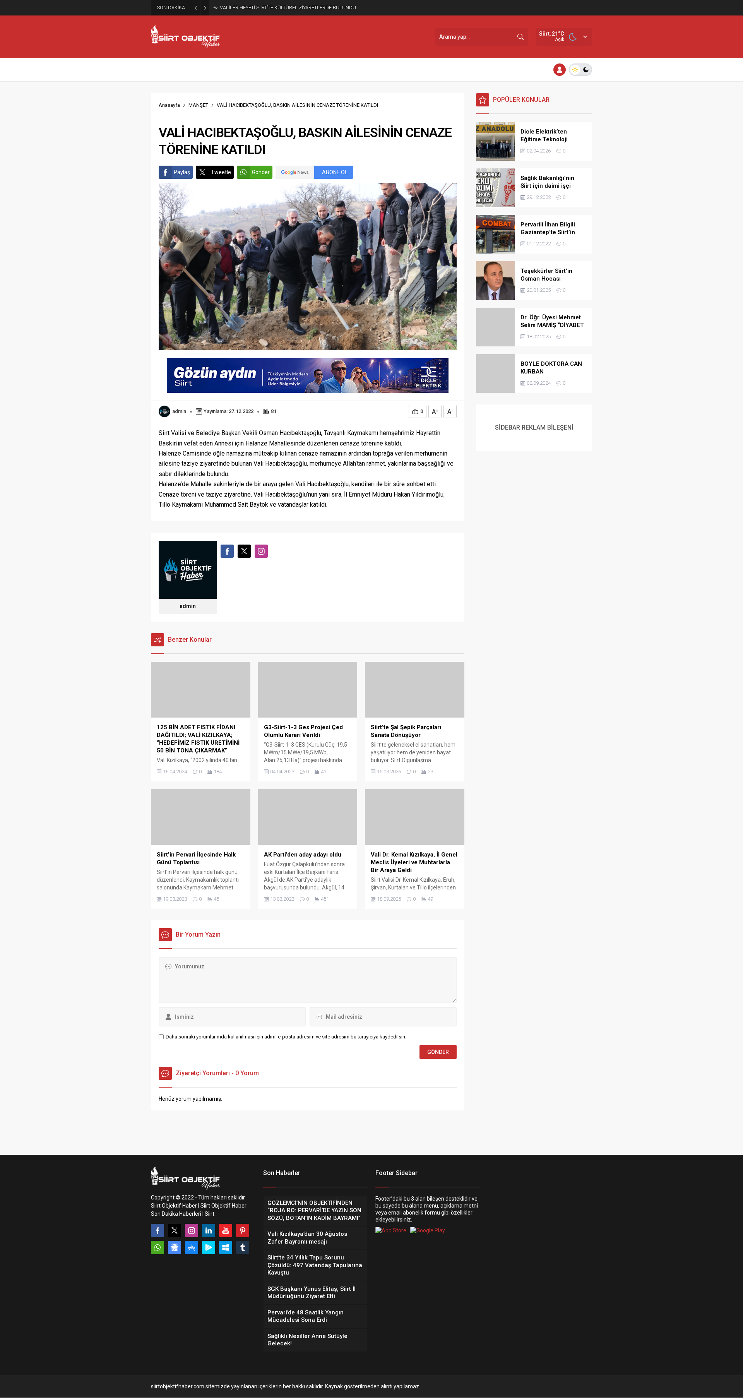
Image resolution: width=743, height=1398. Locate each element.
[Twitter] (174, 1230)
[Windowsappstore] (225, 1247)
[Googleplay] (208, 1247)
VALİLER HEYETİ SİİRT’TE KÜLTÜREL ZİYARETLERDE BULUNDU (288, 7)
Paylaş (182, 172)
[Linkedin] (208, 1230)
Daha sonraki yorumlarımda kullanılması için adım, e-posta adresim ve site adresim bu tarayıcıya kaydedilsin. (286, 1036)
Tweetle (221, 172)
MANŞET (198, 105)
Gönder (261, 172)
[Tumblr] (242, 1247)
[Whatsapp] (157, 1247)
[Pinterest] (242, 1230)
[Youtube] (225, 1230)
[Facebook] (157, 1230)
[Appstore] (191, 1247)
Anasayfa (169, 105)
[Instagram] (191, 1230)
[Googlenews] (174, 1247)
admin (179, 411)
